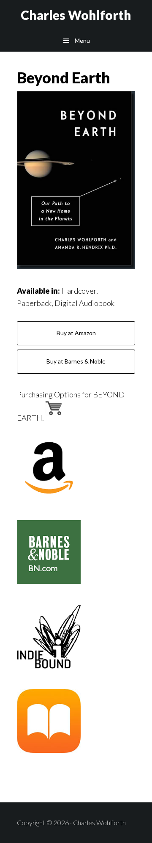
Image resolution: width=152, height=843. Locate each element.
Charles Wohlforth (76, 14)
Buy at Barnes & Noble (76, 361)
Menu (82, 40)
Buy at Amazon (76, 332)
